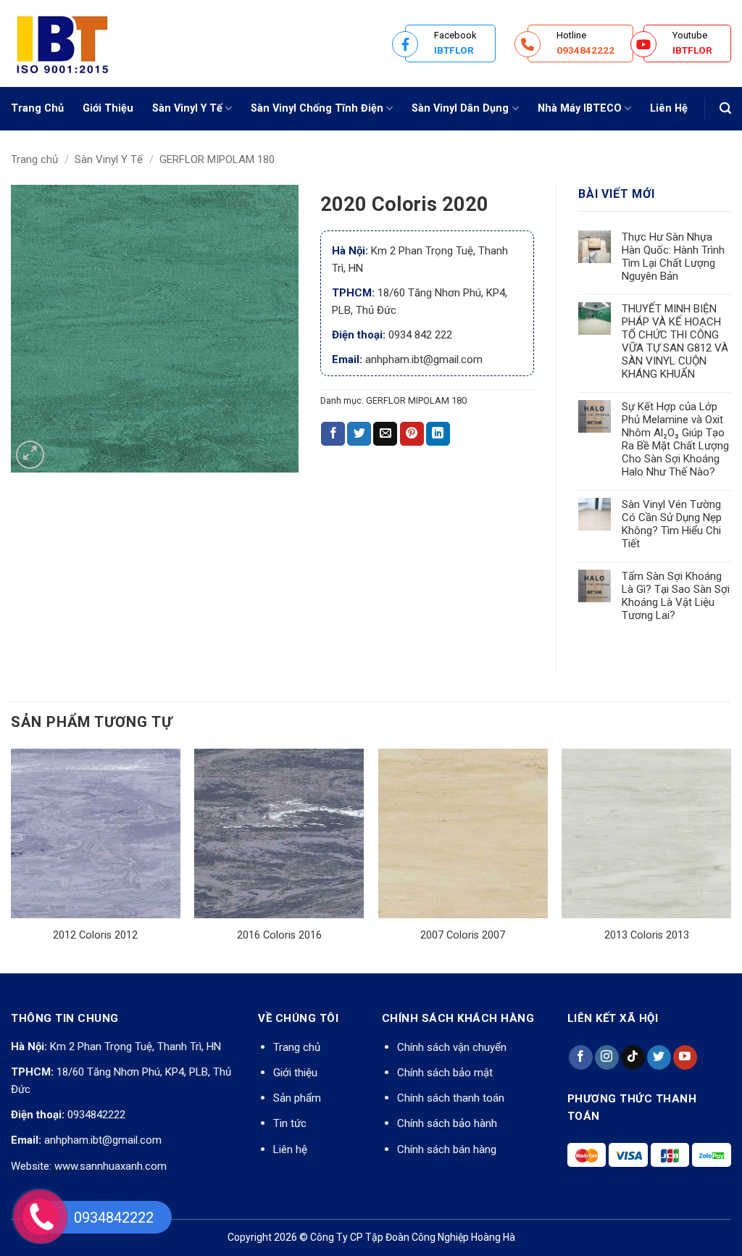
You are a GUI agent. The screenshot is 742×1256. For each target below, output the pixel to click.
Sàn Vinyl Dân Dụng (460, 108)
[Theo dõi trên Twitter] (659, 1057)
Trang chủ (34, 159)
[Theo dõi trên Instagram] (607, 1057)
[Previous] (11, 859)
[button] (725, 108)
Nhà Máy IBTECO (580, 108)
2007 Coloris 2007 (462, 935)
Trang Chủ (37, 108)
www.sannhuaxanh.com (110, 1166)
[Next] (730, 859)
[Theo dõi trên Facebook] (581, 1057)
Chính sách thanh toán (450, 1098)
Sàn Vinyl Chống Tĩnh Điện (317, 108)
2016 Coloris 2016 (279, 935)
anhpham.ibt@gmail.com (103, 1140)
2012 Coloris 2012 (95, 935)
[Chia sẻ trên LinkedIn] (438, 434)
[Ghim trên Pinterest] (412, 434)
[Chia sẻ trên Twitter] (359, 434)
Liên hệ (290, 1149)
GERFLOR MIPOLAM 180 (217, 159)
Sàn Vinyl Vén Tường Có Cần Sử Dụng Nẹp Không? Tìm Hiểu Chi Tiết (672, 524)
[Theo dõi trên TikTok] (633, 1057)
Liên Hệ (669, 108)
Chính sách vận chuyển (452, 1047)
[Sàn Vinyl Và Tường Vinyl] (83, 43)
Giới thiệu (295, 1072)
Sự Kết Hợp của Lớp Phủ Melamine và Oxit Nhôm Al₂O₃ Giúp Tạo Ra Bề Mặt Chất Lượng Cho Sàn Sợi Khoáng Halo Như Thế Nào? (675, 439)
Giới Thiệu (108, 108)
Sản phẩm (297, 1098)
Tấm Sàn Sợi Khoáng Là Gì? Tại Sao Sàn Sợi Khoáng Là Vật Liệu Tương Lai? (676, 596)
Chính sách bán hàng (446, 1149)
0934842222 (96, 1114)
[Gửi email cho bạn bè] (385, 434)
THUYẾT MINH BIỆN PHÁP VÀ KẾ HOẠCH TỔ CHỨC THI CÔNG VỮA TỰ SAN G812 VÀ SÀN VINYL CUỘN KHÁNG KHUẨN (675, 341)
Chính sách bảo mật (445, 1072)
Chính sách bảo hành (447, 1123)
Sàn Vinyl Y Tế (187, 108)
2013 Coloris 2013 (646, 935)
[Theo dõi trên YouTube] (685, 1057)
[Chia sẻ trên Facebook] (333, 434)
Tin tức (290, 1123)
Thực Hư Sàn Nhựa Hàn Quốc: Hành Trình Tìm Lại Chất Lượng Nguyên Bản (673, 256)
